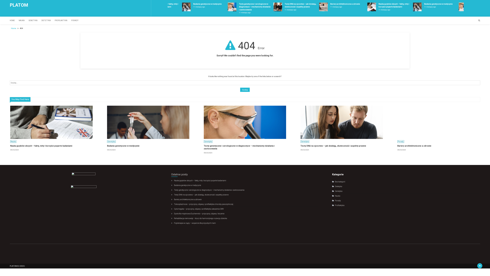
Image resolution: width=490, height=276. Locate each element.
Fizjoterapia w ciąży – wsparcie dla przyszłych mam (195, 223)
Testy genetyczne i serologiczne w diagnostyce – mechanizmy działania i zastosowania (246, 7)
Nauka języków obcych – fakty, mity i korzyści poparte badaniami (41, 146)
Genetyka (33, 20)
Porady (74, 20)
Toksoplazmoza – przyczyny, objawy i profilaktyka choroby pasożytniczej (203, 204)
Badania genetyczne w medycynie (199, 4)
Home (12, 20)
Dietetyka (46, 20)
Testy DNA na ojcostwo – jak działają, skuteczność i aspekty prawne (333, 146)
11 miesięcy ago (190, 7)
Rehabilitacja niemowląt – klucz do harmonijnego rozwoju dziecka (200, 218)
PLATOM (19, 5)
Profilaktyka (61, 20)
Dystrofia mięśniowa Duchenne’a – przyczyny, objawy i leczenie (199, 214)
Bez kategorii (340, 182)
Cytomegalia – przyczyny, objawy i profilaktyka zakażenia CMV (199, 209)
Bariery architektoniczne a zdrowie (336, 4)
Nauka (22, 20)
